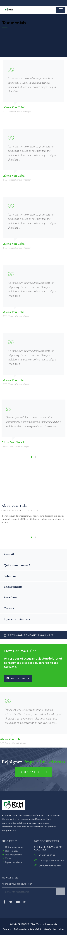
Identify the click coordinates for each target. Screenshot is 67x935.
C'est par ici (31, 772)
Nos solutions (11, 850)
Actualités (10, 597)
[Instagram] (25, 902)
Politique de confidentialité (27, 929)
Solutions (10, 576)
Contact (9, 608)
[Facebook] (5, 902)
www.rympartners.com (50, 865)
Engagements (13, 587)
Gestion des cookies (54, 929)
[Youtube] (18, 902)
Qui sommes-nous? (14, 847)
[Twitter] (11, 902)
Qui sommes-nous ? (17, 565)
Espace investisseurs (17, 619)
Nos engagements (13, 854)
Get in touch (20, 678)
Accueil (9, 554)
